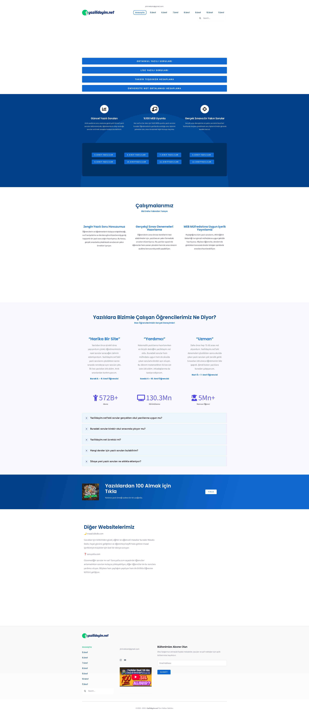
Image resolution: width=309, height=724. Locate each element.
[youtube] (125, 660)
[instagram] (121, 660)
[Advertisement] (154, 40)
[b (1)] (99, 10)
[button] (154, 417)
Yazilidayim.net (152, 708)
